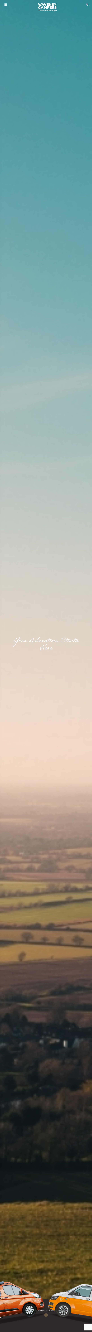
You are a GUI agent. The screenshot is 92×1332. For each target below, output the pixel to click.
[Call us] (87, 4)
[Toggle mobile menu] (5, 6)
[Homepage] (47, 7)
